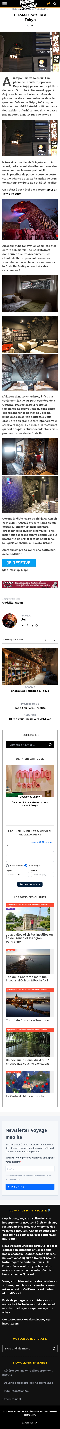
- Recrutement (11, 1399)
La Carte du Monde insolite (25, 1096)
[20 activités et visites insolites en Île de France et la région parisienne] (28, 930)
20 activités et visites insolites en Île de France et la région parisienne (29, 938)
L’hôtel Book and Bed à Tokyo (30, 690)
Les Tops (10, 908)
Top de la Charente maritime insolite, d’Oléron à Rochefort (27, 978)
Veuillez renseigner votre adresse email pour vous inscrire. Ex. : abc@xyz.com (29, 1177)
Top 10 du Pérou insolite (30, 706)
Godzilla (7, 602)
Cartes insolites (13, 1072)
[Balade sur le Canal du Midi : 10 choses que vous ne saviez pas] (28, 1055)
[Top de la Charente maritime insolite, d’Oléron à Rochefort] (28, 972)
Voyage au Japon (30, 796)
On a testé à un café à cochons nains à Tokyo (30, 804)
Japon (19, 602)
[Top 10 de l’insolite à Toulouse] (28, 1016)
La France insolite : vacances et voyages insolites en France (27, 905)
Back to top (27, 1423)
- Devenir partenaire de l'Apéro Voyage (27, 1382)
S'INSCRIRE (16, 1186)
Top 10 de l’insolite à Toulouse (27, 1020)
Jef (31, 25)
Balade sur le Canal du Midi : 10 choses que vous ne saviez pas (28, 1061)
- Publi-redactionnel (15, 1390)
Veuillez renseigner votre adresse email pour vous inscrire (30, 1159)
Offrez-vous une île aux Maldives (30, 717)
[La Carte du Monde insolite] (28, 1092)
